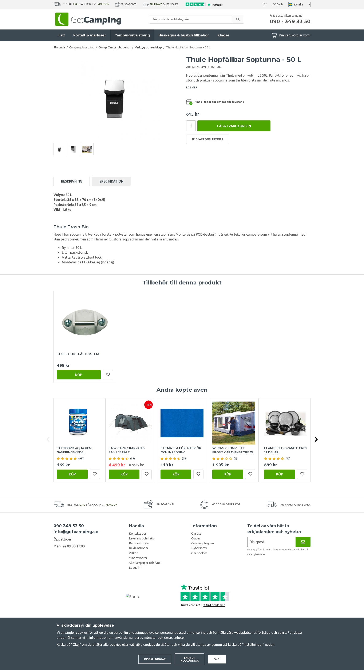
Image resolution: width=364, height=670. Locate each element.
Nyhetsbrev (199, 548)
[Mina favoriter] (264, 4)
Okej (217, 659)
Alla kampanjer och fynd (145, 563)
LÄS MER (191, 87)
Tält (61, 35)
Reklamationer (138, 548)
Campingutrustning (132, 35)
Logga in (277, 4)
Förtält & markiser (89, 35)
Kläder (223, 35)
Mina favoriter (138, 558)
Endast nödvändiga (190, 659)
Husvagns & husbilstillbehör (183, 35)
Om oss (196, 533)
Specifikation (111, 181)
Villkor (133, 553)
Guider (195, 538)
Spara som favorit (209, 138)
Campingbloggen (202, 543)
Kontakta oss (138, 533)
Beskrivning (71, 181)
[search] (238, 19)
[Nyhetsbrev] (303, 542)
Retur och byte (139, 543)
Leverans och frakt (141, 538)
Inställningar (155, 659)
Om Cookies (199, 553)
